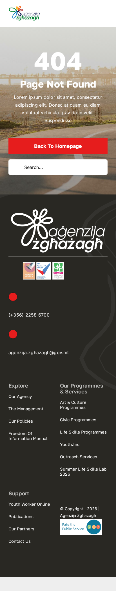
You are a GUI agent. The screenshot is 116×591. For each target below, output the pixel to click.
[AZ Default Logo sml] (24, 8)
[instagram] (72, 549)
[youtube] (83, 549)
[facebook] (62, 549)
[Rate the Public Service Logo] (81, 521)
